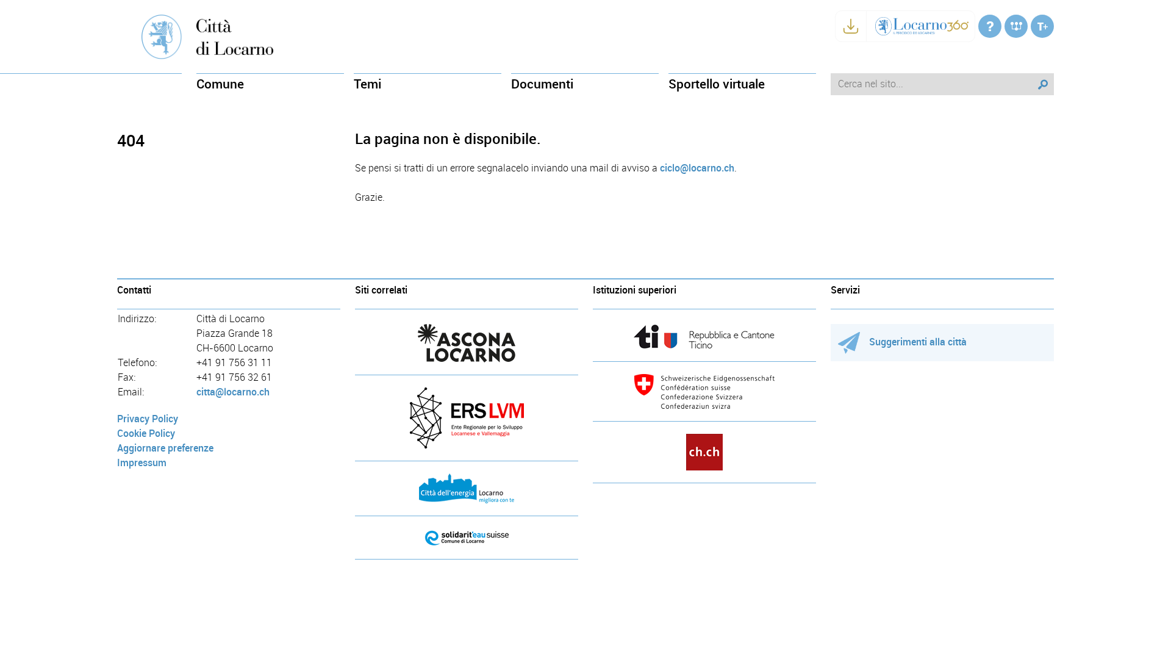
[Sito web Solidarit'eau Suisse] (466, 537)
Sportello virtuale (716, 84)
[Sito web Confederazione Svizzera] (704, 391)
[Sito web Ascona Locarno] (466, 343)
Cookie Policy (146, 433)
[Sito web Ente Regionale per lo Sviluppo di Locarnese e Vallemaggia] (466, 418)
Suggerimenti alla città (918, 342)
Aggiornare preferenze (165, 448)
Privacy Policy (147, 419)
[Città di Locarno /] (989, 26)
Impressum (142, 463)
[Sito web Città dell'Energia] (466, 488)
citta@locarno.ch (233, 392)
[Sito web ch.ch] (704, 452)
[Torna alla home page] (234, 36)
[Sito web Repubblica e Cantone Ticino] (704, 336)
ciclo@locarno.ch (697, 168)
